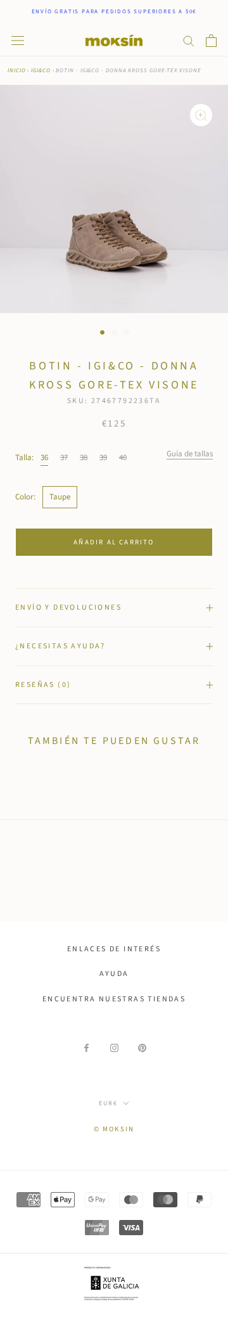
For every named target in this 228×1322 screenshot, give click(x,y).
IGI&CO (40, 71)
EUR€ (108, 1103)
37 (64, 457)
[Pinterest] (142, 1048)
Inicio (16, 71)
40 (123, 457)
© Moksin (114, 1129)
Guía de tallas (190, 453)
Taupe (59, 497)
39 (103, 457)
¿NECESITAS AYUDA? (60, 646)
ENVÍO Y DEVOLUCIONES (68, 607)
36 (44, 457)
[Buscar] (188, 40)
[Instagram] (114, 1048)
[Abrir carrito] (211, 40)
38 (83, 457)
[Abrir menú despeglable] (17, 40)
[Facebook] (86, 1048)
